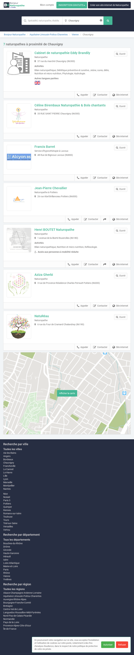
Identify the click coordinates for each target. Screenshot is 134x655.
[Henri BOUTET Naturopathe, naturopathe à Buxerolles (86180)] (19, 240)
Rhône (6, 573)
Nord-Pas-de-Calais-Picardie (17, 615)
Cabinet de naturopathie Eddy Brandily (62, 53)
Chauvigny (8, 462)
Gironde (7, 550)
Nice (5, 493)
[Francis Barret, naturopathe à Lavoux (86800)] (19, 157)
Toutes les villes (12, 449)
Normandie (9, 619)
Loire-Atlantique (11, 563)
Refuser (122, 644)
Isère (5, 559)
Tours (6, 520)
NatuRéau (41, 316)
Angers (6, 456)
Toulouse (7, 516)
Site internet (122, 94)
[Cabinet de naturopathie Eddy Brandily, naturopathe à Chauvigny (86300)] (19, 63)
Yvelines (7, 579)
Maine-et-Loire (10, 566)
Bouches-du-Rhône (13, 543)
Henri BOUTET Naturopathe (54, 230)
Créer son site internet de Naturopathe (109, 5)
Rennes (7, 510)
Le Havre (7, 472)
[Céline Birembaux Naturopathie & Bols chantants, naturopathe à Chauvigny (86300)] (19, 116)
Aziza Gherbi (43, 275)
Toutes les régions (14, 589)
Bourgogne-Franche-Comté (17, 602)
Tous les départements (16, 539)
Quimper (7, 507)
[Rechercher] (107, 20)
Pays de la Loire (11, 622)
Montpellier (9, 485)
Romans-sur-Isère (12, 513)
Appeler (84, 94)
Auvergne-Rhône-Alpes (14, 599)
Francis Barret (44, 147)
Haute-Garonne (11, 553)
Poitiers (7, 503)
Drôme (6, 546)
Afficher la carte (67, 393)
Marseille (7, 482)
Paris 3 (6, 500)
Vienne (6, 576)
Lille (5, 475)
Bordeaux (8, 459)
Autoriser (108, 644)
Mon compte (47, 4)
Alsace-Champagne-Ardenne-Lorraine (22, 592)
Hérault (7, 556)
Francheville (9, 466)
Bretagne (8, 606)
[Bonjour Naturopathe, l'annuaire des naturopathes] (14, 5)
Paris (5, 569)
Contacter (102, 94)
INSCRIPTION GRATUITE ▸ (72, 5)
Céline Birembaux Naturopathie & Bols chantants (70, 105)
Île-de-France (9, 629)
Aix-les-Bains (9, 453)
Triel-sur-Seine (10, 523)
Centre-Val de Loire (12, 609)
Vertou (6, 529)
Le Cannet (8, 469)
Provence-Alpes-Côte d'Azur (17, 625)
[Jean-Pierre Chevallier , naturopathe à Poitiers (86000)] (19, 198)
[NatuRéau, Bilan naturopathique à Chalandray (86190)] (19, 326)
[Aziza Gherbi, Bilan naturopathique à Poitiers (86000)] (19, 285)
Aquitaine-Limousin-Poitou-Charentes (22, 596)
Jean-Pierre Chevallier (50, 188)
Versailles (8, 526)
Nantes (7, 489)
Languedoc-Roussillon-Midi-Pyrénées (22, 612)
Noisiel (6, 497)
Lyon (5, 479)
